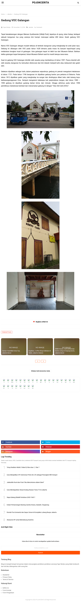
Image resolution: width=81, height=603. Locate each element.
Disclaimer (6, 575)
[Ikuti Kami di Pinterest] (60, 447)
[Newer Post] (37, 361)
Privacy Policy (7, 577)
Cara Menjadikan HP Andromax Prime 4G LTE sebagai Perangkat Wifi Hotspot (32, 475)
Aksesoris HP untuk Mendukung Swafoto (20, 520)
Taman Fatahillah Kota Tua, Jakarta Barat (11, 352)
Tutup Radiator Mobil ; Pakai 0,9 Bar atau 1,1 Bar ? (23, 467)
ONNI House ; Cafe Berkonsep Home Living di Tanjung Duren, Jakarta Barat (65, 351)
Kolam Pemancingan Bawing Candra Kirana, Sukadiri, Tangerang (28, 505)
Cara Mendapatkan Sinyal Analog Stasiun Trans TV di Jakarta (27, 490)
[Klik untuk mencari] (78, 2)
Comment (39, 27)
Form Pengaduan (8, 592)
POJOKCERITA (40, 599)
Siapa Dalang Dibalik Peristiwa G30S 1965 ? (21, 497)
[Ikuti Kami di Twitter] (60, 442)
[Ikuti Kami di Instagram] (20, 451)
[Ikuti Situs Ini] (60, 451)
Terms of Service (8, 579)
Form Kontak (7, 590)
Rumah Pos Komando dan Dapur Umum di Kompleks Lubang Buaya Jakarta (32, 512)
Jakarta (30, 27)
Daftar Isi (6, 588)
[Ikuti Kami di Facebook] (20, 442)
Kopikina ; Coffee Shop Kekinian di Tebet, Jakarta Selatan (40, 352)
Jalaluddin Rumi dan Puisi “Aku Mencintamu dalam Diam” (25, 482)
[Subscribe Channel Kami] (20, 447)
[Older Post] (43, 361)
